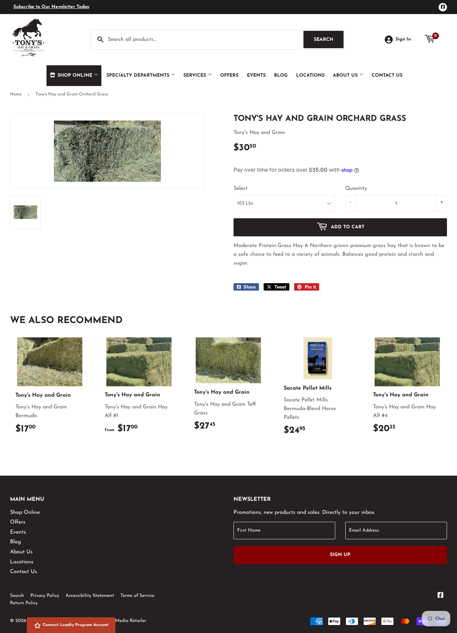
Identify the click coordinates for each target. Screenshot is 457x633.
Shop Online (75, 75)
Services (195, 75)
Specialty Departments (138, 75)
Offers (229, 75)
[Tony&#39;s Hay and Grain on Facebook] (441, 596)
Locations (310, 75)
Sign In (403, 39)
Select (241, 188)
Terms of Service (137, 596)
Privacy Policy (44, 596)
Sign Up (340, 554)
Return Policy (24, 603)
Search (329, 39)
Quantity (356, 188)
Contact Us (387, 75)
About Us (346, 75)
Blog (281, 75)
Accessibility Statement (90, 596)
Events (256, 75)
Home (16, 94)
